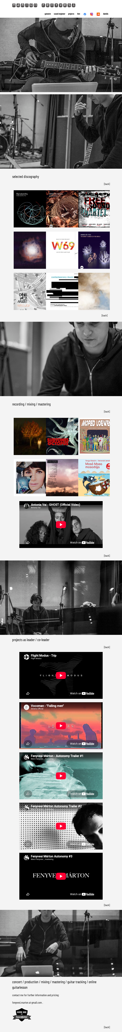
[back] (107, 184)
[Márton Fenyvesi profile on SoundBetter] (22, 1021)
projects (71, 14)
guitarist (48, 14)
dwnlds (105, 14)
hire (78, 14)
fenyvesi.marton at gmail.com (27, 1002)
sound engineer (59, 14)
